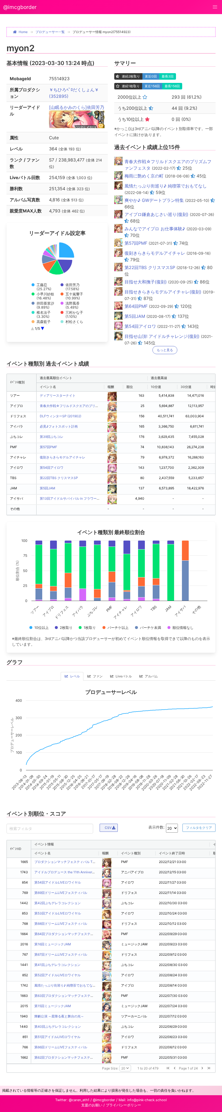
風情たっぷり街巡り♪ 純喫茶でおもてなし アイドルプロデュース (81, 985)
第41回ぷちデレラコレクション (57, 965)
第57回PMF (136, 243)
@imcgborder (20, 7)
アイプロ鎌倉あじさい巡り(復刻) (156, 214)
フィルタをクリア (199, 828)
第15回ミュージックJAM (52, 1006)
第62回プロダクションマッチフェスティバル (67, 1057)
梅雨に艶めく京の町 (144, 176)
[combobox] (125, 1068)
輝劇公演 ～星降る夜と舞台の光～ (59, 1016)
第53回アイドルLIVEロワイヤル (57, 913)
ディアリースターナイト (58, 395)
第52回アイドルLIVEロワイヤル (57, 975)
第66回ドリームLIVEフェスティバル (60, 1047)
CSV (110, 828)
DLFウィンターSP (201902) (60, 416)
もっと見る (165, 350)
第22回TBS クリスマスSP (150, 267)
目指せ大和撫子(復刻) (146, 282)
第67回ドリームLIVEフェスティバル (60, 954)
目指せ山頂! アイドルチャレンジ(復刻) (162, 336)
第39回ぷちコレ (51, 437)
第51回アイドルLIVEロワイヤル (57, 1037)
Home (23, 32)
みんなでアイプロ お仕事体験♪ (155, 228)
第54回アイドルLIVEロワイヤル (57, 882)
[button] (215, 7)
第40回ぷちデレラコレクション (57, 1026)
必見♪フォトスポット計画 (59, 426)
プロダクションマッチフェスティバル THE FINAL (70, 862)
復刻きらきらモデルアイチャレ (155, 253)
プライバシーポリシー (123, 1105)
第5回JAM (135, 316)
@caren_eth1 (79, 1100)
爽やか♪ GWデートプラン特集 (154, 200)
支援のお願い (91, 1105)
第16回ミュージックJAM (52, 944)
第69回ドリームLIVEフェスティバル (60, 893)
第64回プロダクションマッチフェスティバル (67, 934)
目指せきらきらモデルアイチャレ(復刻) (163, 292)
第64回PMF (136, 306)
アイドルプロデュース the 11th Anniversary (66, 872)
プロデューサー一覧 (50, 32)
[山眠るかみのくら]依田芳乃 (76, 107)
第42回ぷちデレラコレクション (57, 903)
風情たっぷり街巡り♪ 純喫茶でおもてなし (166, 186)
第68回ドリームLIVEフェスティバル (60, 924)
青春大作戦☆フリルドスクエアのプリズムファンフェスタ (82, 406)
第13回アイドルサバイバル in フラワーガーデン (75, 498)
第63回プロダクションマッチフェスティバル (67, 996)
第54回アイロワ (140, 326)
